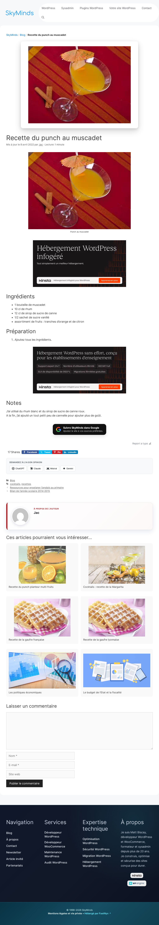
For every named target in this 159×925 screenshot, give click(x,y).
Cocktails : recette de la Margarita (103, 586)
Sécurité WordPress (96, 849)
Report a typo (140, 443)
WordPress (48, 8)
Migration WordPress (97, 855)
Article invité (14, 859)
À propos (12, 839)
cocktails (15, 484)
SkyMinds (12, 34)
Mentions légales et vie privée (65, 913)
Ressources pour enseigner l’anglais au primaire (37, 487)
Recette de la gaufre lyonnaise (101, 639)
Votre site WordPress (122, 8)
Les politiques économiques (25, 692)
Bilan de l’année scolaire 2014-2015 (30, 491)
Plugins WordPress (91, 8)
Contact (147, 8)
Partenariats (14, 865)
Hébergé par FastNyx (96, 913)
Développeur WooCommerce (54, 844)
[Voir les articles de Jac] (20, 516)
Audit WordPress (55, 862)
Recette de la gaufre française (26, 639)
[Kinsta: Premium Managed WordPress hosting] (79, 264)
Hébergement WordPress (92, 864)
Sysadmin (67, 8)
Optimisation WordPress (91, 841)
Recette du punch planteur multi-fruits (31, 586)
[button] (43, 17)
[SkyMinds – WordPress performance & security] (20, 12)
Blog (22, 34)
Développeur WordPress (53, 834)
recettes (26, 484)
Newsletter (13, 852)
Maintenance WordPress (53, 854)
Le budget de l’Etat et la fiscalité (102, 692)
